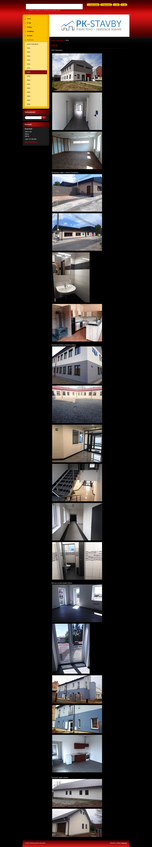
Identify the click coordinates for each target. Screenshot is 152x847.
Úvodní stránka (94, 4)
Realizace (60, 40)
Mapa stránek (107, 4)
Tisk (124, 4)
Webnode (124, 843)
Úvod (53, 40)
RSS (117, 4)
